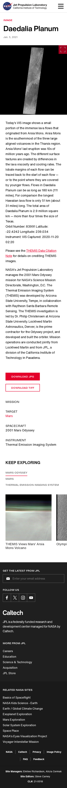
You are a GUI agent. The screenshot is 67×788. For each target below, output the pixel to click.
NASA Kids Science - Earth (20, 703)
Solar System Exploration (19, 725)
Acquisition (10, 668)
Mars (9, 416)
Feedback (38, 759)
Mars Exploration (14, 720)
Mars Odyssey (16, 472)
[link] (33, 80)
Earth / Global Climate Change (23, 708)
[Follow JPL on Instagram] (23, 598)
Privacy (37, 752)
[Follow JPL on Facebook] (7, 598)
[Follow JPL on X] (15, 598)
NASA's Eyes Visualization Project (25, 736)
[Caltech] (13, 612)
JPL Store (9, 673)
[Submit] (7, 578)
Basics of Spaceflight (17, 697)
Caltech (22, 752)
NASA (9, 752)
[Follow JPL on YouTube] (31, 598)
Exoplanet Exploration (17, 714)
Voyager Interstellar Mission (21, 742)
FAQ (25, 759)
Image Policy (54, 752)
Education (9, 657)
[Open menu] (60, 6)
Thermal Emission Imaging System (32, 485)
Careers (8, 651)
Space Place (11, 731)
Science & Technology (17, 662)
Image (7, 20)
